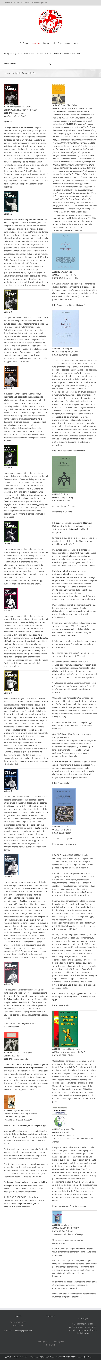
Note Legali (45, 1357)
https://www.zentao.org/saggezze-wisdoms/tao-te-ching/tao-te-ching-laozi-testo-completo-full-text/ (74, 996)
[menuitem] (26, 43)
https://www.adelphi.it (62, 783)
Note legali (83, 1318)
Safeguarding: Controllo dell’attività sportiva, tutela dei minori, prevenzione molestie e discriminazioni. (83, 1328)
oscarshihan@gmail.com (39, 2)
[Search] (50, 63)
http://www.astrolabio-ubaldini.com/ (68, 305)
